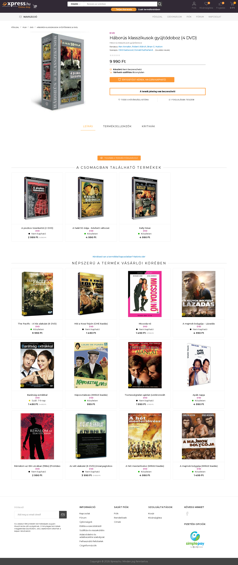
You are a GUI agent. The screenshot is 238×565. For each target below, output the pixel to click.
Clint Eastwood (126, 50)
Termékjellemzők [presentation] (117, 126)
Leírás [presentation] (88, 126)
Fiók (194, 7)
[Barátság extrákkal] (37, 374)
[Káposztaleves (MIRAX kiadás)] (91, 374)
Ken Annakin (125, 46)
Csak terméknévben (149, 9)
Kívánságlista (155, 517)
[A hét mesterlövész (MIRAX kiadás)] (144, 445)
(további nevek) (162, 50)
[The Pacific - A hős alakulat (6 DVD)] (37, 302)
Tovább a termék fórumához (121, 158)
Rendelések (120, 517)
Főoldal (157, 17)
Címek (117, 522)
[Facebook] (187, 513)
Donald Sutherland (143, 50)
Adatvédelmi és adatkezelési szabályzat (92, 535)
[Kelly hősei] (144, 207)
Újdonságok (174, 17)
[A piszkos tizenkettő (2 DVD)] (37, 207)
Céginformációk (88, 545)
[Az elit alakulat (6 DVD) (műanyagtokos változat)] (91, 445)
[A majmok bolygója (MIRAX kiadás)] (198, 445)
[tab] (88, 126)
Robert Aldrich (139, 46)
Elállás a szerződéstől (90, 526)
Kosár (151, 513)
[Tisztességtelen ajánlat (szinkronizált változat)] (144, 374)
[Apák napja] (198, 374)
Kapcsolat (215, 17)
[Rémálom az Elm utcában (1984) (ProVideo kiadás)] (37, 445)
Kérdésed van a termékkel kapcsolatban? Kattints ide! (119, 256)
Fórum (200, 17)
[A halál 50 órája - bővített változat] (91, 207)
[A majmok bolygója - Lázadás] (198, 302)
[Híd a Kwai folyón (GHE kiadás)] (91, 302)
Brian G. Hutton (155, 46)
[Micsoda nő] (144, 302)
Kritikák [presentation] (148, 126)
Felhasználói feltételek (91, 541)
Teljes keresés (124, 9)
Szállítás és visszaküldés (91, 530)
